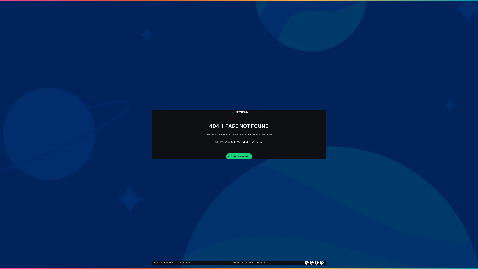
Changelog (260, 262)
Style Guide (247, 262)
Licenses (235, 262)
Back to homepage (240, 156)
